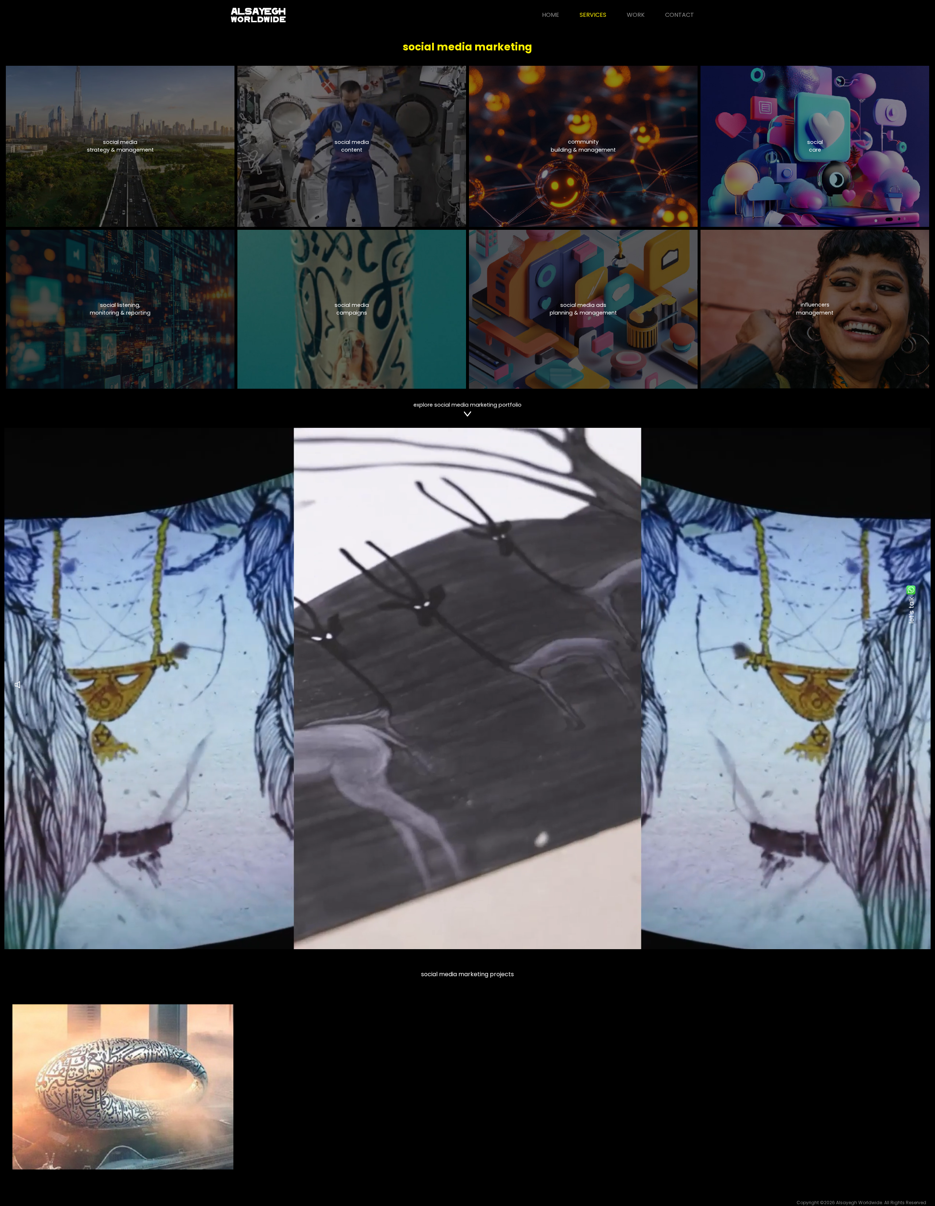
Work (636, 15)
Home (550, 15)
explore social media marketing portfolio (467, 404)
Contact (679, 15)
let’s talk (911, 610)
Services (593, 15)
